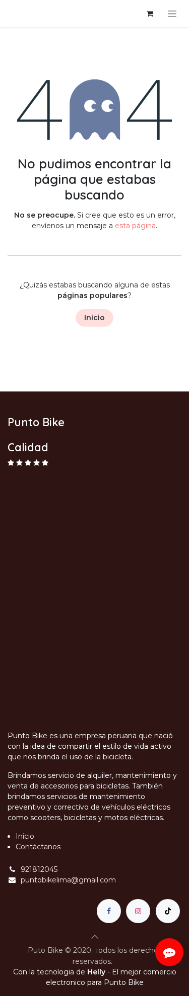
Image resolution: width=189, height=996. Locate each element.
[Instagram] (138, 911)
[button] (95, 937)
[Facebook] (109, 911)
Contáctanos (38, 846)
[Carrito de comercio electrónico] (150, 14)
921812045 (39, 869)
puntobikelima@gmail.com (68, 879)
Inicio (94, 317)
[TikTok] (168, 911)
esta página (135, 225)
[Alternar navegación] (172, 13)
